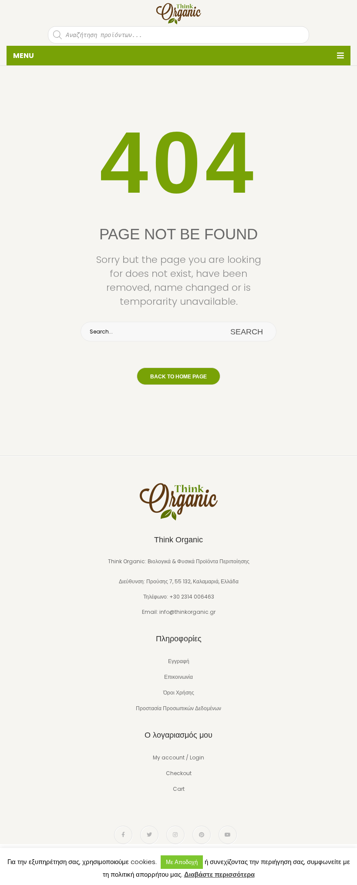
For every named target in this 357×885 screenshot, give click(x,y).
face (123, 835)
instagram (175, 835)
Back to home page (178, 377)
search (246, 331)
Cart (179, 789)
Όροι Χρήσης (178, 692)
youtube (228, 835)
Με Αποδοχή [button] (182, 862)
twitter (149, 835)
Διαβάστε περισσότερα (219, 874)
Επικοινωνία (178, 677)
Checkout (179, 773)
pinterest (201, 835)
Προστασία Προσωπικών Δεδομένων (178, 708)
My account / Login (178, 757)
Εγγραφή (178, 661)
